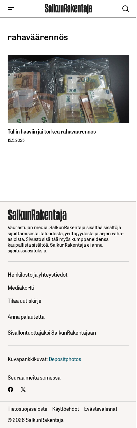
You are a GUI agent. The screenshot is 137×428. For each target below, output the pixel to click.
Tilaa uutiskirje (24, 300)
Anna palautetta (26, 316)
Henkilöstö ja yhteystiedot (38, 274)
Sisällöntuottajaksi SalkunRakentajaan (52, 332)
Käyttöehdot (65, 408)
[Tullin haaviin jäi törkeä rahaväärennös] (68, 89)
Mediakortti (21, 287)
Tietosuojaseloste (27, 408)
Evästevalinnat (100, 408)
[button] (10, 9)
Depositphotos (65, 359)
